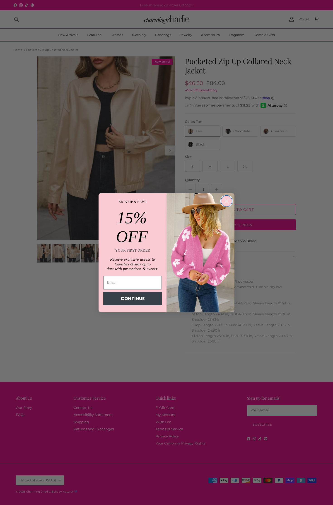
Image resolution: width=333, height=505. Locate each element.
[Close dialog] (226, 201)
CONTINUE (133, 298)
